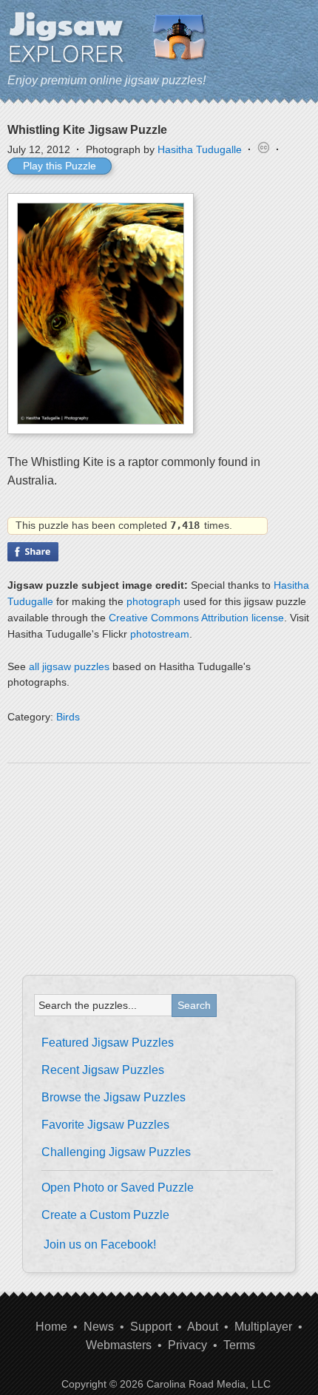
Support (151, 1326)
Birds (68, 717)
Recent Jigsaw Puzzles (102, 1070)
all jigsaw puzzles (69, 666)
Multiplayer (263, 1326)
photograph (153, 601)
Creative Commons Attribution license (196, 618)
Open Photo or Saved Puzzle (117, 1187)
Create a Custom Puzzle (105, 1215)
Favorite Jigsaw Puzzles (105, 1124)
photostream (159, 634)
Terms (239, 1345)
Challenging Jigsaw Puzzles (116, 1152)
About (202, 1326)
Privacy (187, 1345)
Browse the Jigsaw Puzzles (113, 1097)
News (99, 1326)
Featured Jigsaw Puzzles (107, 1042)
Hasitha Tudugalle (200, 149)
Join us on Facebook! (100, 1244)
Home (51, 1326)
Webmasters (119, 1345)
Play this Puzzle (59, 166)
